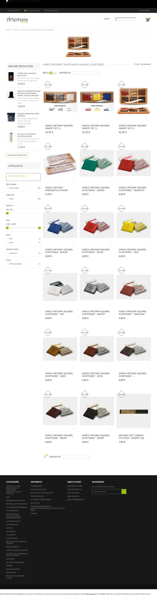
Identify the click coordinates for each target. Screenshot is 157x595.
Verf (8, 497)
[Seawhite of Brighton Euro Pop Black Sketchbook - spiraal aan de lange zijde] (11, 94)
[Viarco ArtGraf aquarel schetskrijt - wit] (60, 287)
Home (106, 19)
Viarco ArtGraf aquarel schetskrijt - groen (96, 189)
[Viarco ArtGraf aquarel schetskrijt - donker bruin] (134, 349)
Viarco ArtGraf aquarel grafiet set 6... (133, 127)
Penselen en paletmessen (16, 504)
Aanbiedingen (36, 486)
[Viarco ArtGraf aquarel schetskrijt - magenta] (134, 163)
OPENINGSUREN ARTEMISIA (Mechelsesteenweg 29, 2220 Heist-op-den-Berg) (48, 508)
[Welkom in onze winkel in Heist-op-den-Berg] (78, 4)
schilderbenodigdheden (16, 507)
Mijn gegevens (73, 496)
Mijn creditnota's (74, 489)
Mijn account (74, 482)
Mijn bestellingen (74, 486)
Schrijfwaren (11, 538)
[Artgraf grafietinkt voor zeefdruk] (11, 117)
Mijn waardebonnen (76, 499)
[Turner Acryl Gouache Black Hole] (11, 76)
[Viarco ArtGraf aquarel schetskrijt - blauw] (60, 225)
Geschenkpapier (13, 569)
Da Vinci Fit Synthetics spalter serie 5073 (26, 135)
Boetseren (10, 559)
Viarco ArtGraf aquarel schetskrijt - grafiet (96, 313)
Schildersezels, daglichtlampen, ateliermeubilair (13, 516)
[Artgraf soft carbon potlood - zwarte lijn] (134, 411)
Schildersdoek (12, 510)
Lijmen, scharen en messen (17, 550)
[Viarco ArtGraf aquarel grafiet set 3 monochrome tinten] (60, 101)
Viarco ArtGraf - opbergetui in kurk (56, 189)
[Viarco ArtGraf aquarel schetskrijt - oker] (60, 349)
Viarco (11, 199)
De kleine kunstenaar (15, 562)
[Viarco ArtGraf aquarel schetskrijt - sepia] (97, 349)
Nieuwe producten (20, 66)
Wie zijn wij (35, 503)
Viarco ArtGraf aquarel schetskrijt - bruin (59, 436)
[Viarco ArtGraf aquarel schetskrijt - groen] (97, 163)
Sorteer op (65, 73)
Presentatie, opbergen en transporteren (16, 555)
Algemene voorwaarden (41, 499)
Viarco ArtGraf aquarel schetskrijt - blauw (59, 251)
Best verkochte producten (42, 493)
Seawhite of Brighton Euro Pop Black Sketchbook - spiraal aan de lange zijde (28, 93)
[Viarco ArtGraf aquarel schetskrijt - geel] (134, 225)
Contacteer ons (52, 10)
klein (11, 238)
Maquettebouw (12, 547)
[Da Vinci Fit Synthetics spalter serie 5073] (11, 137)
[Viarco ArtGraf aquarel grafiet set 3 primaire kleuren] (97, 101)
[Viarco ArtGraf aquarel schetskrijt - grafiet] (97, 287)
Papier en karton (13, 521)
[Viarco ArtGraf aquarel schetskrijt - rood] (97, 225)
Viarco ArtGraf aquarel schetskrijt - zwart (96, 436)
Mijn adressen (73, 493)
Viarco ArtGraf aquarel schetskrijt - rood (96, 251)
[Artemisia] (17, 19)
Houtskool (13, 253)
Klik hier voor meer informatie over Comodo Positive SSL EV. (129, 594)
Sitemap (34, 513)
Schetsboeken (12, 524)
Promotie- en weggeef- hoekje (15, 577)
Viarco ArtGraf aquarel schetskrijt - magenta (133, 189)
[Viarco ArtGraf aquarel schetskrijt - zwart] (97, 411)
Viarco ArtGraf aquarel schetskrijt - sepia (96, 375)
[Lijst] (55, 73)
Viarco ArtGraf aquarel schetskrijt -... (133, 375)
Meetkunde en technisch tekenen (16, 542)
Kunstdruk (10, 531)
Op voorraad (14, 188)
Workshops (11, 572)
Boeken (9, 566)
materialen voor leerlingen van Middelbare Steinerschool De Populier (13, 490)
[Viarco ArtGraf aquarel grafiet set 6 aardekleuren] (134, 101)
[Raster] (51, 73)
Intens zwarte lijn (15, 264)
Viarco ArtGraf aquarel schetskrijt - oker (59, 375)
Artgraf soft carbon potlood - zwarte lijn (131, 436)
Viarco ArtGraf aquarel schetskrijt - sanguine (133, 313)
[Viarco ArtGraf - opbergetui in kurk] (60, 163)
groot (11, 242)
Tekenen (9, 528)
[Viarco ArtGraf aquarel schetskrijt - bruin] (60, 411)
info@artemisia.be (33, 10)
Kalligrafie (11, 535)
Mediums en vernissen (15, 500)
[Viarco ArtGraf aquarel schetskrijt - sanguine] (134, 287)
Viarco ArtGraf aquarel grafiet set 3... (59, 127)
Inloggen (145, 11)
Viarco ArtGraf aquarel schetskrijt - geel (133, 251)
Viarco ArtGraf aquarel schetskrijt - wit (59, 313)
